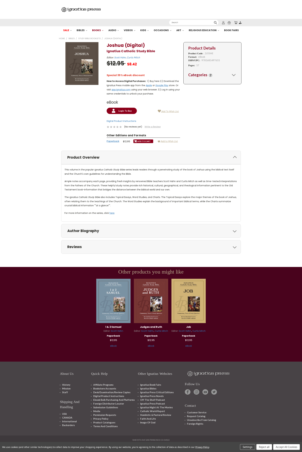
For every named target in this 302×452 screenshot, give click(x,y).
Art (179, 30)
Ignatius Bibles (148, 388)
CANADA (67, 417)
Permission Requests (104, 414)
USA (64, 413)
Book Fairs (231, 30)
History (66, 384)
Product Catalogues (104, 422)
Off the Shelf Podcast (152, 399)
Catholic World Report (152, 411)
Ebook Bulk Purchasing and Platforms (114, 399)
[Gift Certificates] (229, 22)
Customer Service (197, 412)
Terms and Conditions (105, 426)
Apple (149, 85)
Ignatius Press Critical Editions (157, 392)
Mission (66, 388)
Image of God (147, 422)
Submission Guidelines (105, 407)
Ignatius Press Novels (152, 396)
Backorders (68, 425)
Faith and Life (148, 418)
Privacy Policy (100, 418)
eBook (113, 345)
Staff (65, 392)
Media (96, 411)
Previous (294, 442)
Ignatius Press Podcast (152, 403)
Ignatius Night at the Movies (156, 407)
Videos (128, 30)
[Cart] (235, 22)
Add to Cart (113, 300)
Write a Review (153, 126)
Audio (112, 30)
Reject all (264, 447)
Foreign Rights (195, 423)
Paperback (113, 141)
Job (188, 327)
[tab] (212, 74)
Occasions (161, 30)
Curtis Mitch (133, 57)
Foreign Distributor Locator (108, 403)
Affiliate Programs (103, 384)
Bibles (81, 30)
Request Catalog (196, 416)
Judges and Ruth (151, 327)
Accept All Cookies (286, 447)
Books (96, 30)
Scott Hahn (120, 57)
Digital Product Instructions (121, 121)
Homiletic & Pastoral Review (155, 414)
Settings (247, 447)
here (112, 213)
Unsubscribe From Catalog (201, 420)
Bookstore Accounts (104, 388)
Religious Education (203, 30)
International (69, 421)
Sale (66, 30)
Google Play (161, 85)
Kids (143, 30)
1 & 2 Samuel (113, 327)
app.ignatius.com (121, 89)
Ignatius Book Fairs (150, 384)
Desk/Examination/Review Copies (111, 392)
